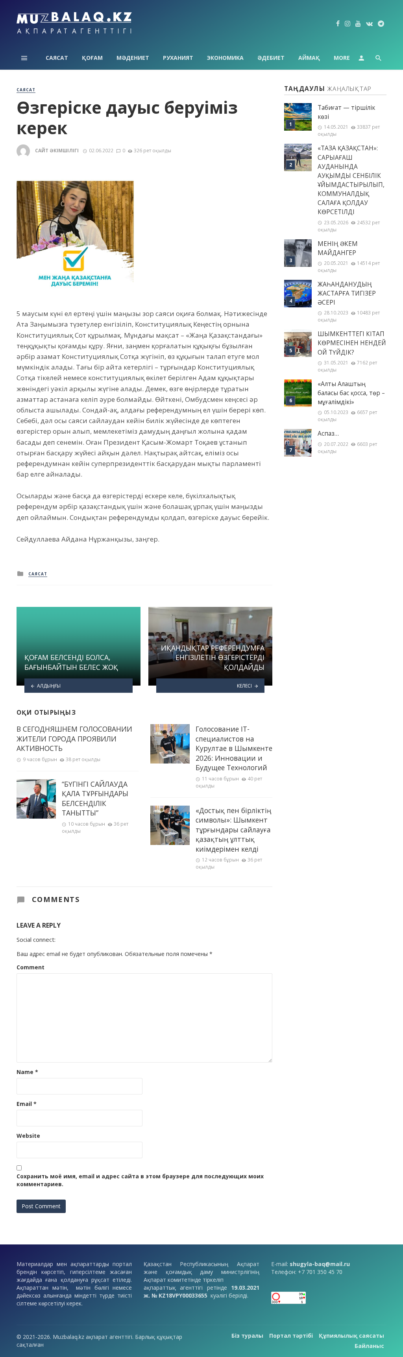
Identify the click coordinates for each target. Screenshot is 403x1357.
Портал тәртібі (291, 1335)
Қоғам (92, 57)
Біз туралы (247, 1335)
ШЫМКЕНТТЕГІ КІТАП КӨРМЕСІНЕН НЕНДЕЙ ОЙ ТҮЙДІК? (352, 343)
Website (28, 1135)
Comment (30, 967)
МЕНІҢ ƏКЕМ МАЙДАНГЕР (338, 248)
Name (27, 1072)
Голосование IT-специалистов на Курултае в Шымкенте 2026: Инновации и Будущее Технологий (234, 748)
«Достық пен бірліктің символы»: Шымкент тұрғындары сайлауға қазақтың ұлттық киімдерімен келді (233, 830)
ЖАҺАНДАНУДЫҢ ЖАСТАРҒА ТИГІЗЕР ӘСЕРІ (347, 293)
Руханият (178, 57)
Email (27, 1103)
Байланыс (369, 1346)
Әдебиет (271, 57)
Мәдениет (132, 57)
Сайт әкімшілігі (57, 150)
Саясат (57, 57)
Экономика (225, 57)
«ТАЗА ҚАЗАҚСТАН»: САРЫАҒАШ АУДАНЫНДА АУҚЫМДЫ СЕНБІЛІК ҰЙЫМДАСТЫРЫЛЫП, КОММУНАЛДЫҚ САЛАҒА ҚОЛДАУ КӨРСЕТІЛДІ (351, 180)
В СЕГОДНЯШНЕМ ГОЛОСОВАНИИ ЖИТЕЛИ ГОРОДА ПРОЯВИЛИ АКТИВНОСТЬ (74, 738)
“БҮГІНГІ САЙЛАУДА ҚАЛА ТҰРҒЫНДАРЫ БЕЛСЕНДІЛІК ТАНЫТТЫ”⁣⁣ (95, 798)
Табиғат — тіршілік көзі (346, 112)
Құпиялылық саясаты (351, 1335)
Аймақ (309, 57)
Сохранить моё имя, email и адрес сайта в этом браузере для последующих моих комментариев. (140, 1180)
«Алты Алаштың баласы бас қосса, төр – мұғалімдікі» (351, 393)
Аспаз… (328, 433)
